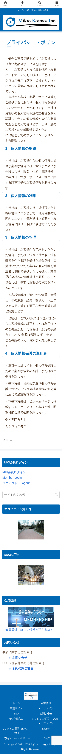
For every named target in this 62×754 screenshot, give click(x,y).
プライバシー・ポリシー (16, 738)
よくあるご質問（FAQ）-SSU (16, 731)
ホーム (16, 703)
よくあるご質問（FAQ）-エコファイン (45, 721)
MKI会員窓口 (16, 718)
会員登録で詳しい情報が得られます (28, 629)
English (46, 728)
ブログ (46, 738)
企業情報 (46, 703)
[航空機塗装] (31, 575)
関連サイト (16, 708)
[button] (56, 494)
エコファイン (46, 708)
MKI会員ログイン (14, 472)
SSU (16, 713)
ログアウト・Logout (16, 483)
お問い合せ (46, 713)
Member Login (12, 477)
